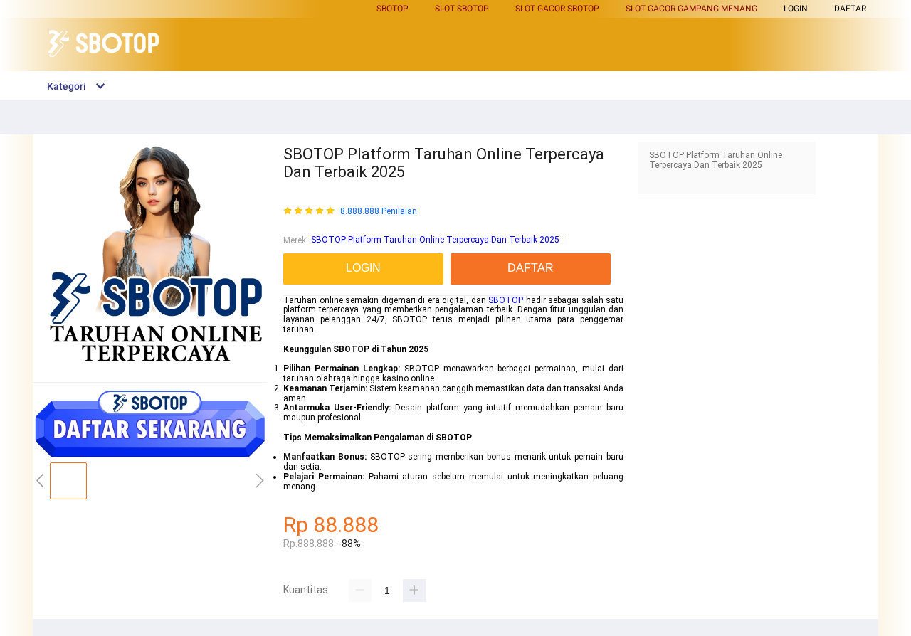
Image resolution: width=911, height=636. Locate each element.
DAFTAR (850, 9)
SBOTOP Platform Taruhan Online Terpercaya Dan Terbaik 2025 (435, 240)
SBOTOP (505, 300)
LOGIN (796, 9)
